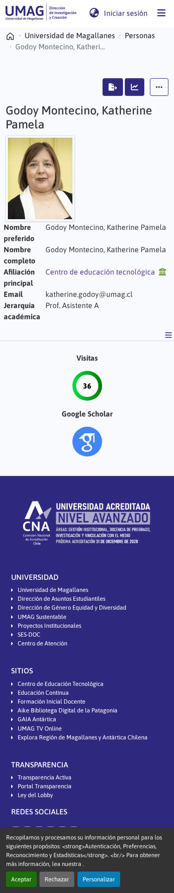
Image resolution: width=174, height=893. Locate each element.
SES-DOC (29, 634)
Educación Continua (43, 692)
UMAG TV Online (40, 728)
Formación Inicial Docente (51, 701)
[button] (41, 13)
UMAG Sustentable (42, 616)
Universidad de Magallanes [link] (70, 35)
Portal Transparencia (44, 786)
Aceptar (21, 879)
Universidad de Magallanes (53, 589)
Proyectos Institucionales (49, 625)
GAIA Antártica (37, 719)
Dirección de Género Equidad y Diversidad (72, 607)
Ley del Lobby (35, 795)
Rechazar (57, 879)
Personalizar (99, 879)
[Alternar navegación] (161, 13)
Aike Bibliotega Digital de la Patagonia (67, 710)
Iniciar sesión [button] (126, 13)
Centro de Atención (42, 643)
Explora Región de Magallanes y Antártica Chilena (83, 737)
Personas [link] (140, 35)
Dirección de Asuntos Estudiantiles (61, 598)
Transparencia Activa (44, 777)
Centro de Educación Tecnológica (60, 683)
